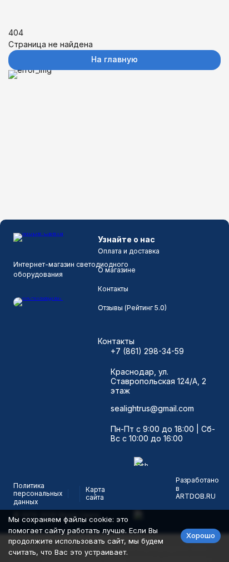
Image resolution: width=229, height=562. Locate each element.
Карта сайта (95, 493)
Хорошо (200, 535)
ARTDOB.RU (196, 496)
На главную (114, 59)
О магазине (117, 270)
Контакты (113, 289)
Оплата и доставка (129, 251)
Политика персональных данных (38, 493)
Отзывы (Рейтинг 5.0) (132, 308)
